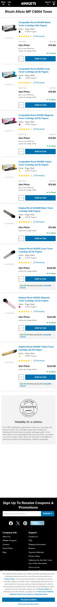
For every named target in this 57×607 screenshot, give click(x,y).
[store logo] (28, 3)
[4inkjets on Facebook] (11, 523)
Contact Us (33, 537)
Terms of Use (34, 567)
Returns (31, 548)
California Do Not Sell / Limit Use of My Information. (28, 594)
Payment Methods (36, 552)
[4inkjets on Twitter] (18, 523)
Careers (6, 544)
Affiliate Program (10, 540)
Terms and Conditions (45, 592)
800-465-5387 (9, 4)
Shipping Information (37, 544)
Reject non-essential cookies (28, 604)
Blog (4, 552)
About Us (6, 537)
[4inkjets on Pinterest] (25, 523)
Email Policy (8, 548)
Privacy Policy (34, 556)
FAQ (30, 540)
